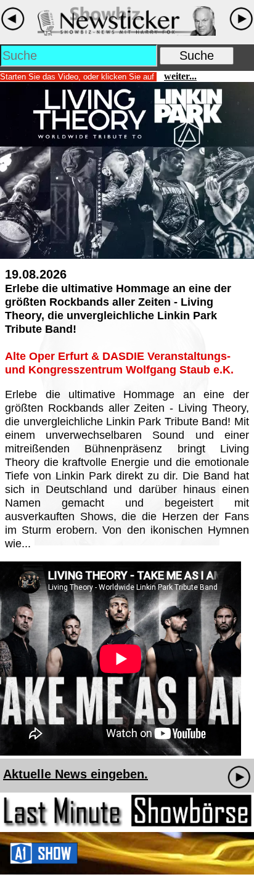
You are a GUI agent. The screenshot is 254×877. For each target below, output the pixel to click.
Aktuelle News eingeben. (75, 774)
